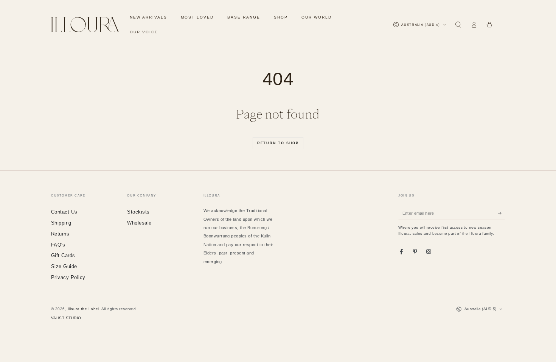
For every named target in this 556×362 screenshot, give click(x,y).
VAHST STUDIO (66, 318)
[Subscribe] (501, 213)
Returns (60, 234)
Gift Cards (63, 255)
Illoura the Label (83, 309)
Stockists (138, 212)
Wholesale (139, 223)
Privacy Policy (68, 277)
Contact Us (64, 212)
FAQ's (58, 245)
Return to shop (278, 143)
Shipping (61, 223)
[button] (458, 24)
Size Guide (64, 266)
